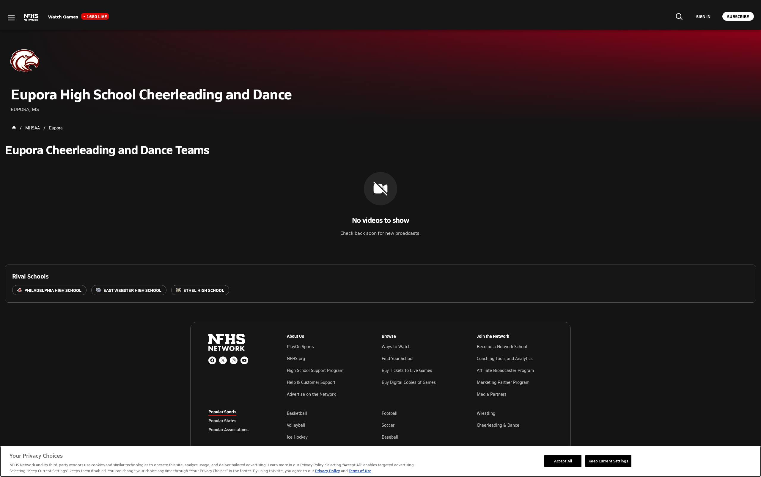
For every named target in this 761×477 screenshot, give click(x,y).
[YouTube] (244, 360)
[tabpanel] (420, 424)
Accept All (563, 460)
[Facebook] (212, 360)
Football (389, 413)
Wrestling (486, 413)
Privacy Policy (327, 470)
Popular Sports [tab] (222, 411)
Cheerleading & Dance (498, 425)
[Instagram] (234, 360)
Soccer (388, 425)
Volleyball (296, 425)
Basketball (297, 413)
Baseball (390, 437)
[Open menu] (11, 17)
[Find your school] (679, 16)
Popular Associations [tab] (228, 429)
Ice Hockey (297, 437)
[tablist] (238, 420)
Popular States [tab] (222, 420)
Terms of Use (360, 470)
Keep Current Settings (608, 460)
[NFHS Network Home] (31, 17)
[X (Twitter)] (223, 360)
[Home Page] (14, 127)
